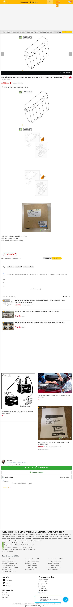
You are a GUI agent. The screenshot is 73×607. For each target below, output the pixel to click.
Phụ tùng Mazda (25, 32)
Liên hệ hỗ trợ (42, 588)
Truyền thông (6, 597)
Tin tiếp (67, 32)
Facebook (9, 580)
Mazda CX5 (16, 32)
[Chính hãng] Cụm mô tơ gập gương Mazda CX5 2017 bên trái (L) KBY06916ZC (40, 322)
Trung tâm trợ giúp (43, 579)
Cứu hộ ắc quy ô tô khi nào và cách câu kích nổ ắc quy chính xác (54, 396)
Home (3, 32)
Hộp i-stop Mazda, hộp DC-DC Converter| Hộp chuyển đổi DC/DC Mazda (53, 443)
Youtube (8, 586)
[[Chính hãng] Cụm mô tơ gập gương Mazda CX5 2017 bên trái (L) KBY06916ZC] (8, 325)
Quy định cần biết (43, 584)
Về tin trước (58, 32)
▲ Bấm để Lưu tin (7, 79)
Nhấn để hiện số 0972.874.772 (38, 468)
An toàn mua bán (43, 582)
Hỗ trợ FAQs (41, 586)
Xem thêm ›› (64, 274)
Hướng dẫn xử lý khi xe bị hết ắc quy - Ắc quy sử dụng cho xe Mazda (17, 412)
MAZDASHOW (33, 606)
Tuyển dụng (5, 595)
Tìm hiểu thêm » (7, 487)
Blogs (3, 599)
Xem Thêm (65, 296)
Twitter (8, 583)
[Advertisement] (36, 19)
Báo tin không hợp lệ (36, 289)
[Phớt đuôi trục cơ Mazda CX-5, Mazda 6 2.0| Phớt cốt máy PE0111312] (8, 314)
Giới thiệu (4, 593)
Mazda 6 (9, 32)
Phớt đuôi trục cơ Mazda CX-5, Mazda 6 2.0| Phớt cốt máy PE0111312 (37, 311)
